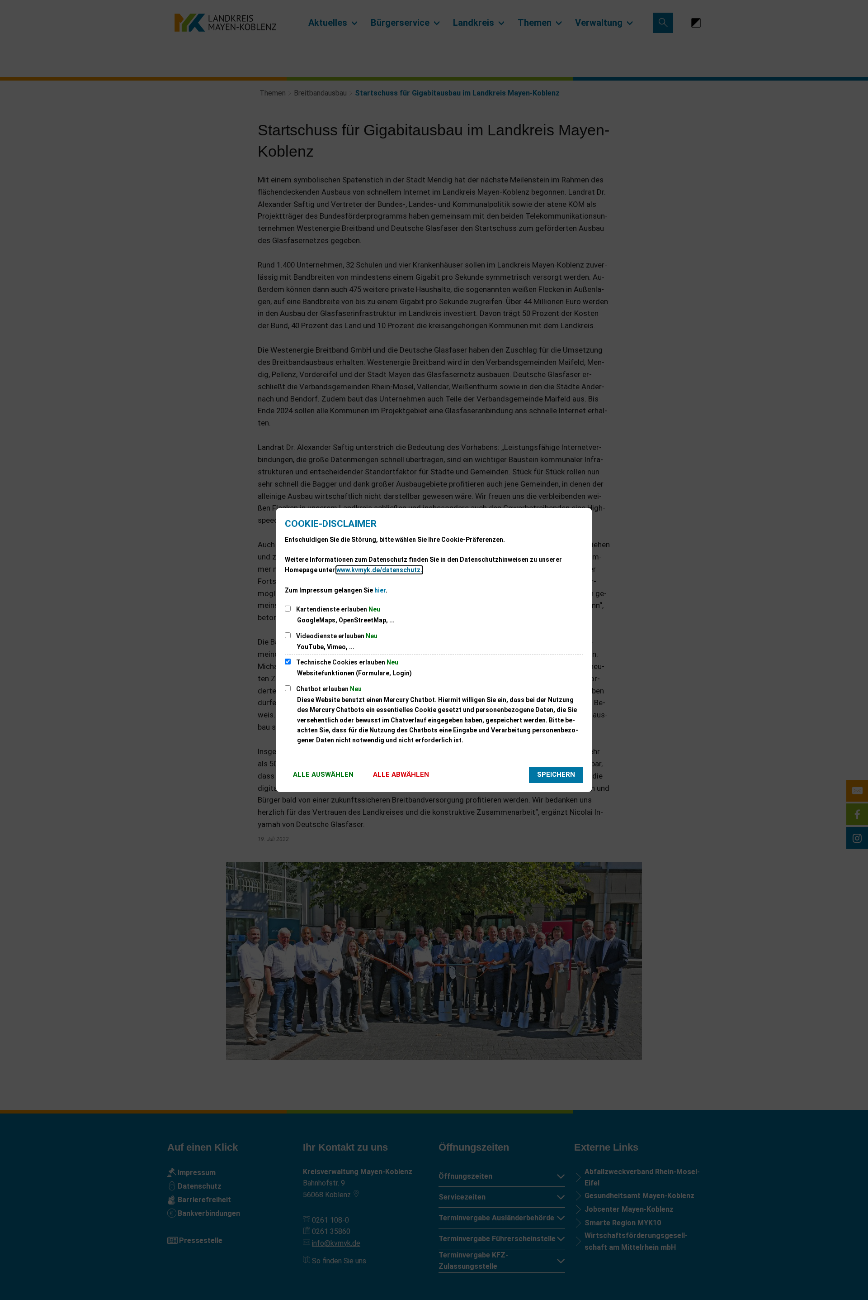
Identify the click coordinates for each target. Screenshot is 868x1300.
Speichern (556, 774)
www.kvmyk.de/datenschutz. (379, 570)
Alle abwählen (401, 774)
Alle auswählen (323, 774)
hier (380, 590)
